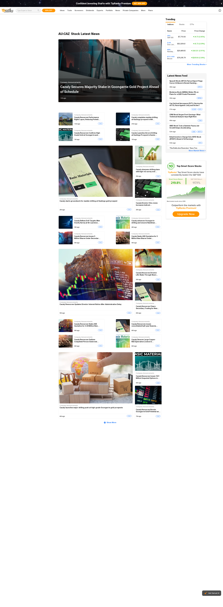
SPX (168, 36)
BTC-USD (170, 56)
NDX (168, 49)
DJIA (169, 43)
